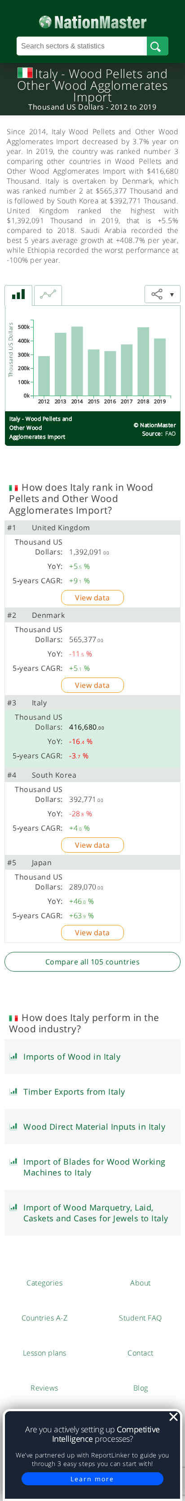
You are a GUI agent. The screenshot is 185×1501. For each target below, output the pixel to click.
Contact (141, 1353)
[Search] (157, 46)
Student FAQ (140, 1318)
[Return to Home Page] (92, 20)
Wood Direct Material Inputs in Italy (94, 1126)
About (140, 1283)
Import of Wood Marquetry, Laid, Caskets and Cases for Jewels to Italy (95, 1213)
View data (92, 598)
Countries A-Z (45, 1318)
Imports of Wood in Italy (71, 1056)
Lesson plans (44, 1353)
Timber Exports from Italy (74, 1091)
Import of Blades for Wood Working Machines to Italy (94, 1167)
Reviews (44, 1388)
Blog (140, 1388)
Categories (44, 1283)
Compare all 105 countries (92, 962)
